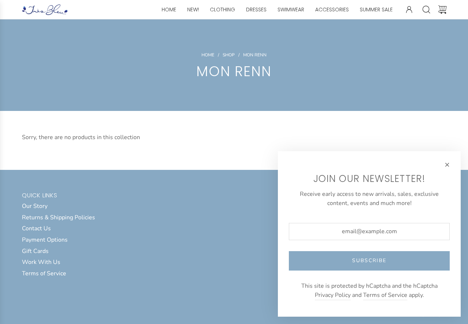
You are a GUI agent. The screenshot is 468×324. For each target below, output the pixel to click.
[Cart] (442, 9)
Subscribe (369, 260)
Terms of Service (385, 295)
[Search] (426, 9)
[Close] (447, 165)
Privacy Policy (333, 295)
